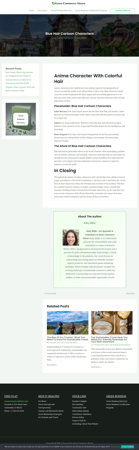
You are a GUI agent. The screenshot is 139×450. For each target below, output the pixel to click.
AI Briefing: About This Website (85, 424)
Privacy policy (115, 446)
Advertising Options (80, 411)
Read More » (52, 365)
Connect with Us (79, 420)
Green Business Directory (21, 119)
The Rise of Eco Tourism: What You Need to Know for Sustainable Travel (67, 338)
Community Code (79, 407)
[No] (136, 447)
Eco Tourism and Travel (63, 38)
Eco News (42, 401)
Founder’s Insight (79, 401)
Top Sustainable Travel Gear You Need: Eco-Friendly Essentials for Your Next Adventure (109, 339)
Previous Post (49, 293)
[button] (123, 10)
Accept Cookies (127, 446)
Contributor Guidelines (81, 414)
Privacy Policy (78, 417)
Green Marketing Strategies (50, 414)
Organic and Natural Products (50, 411)
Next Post (132, 293)
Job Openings (77, 404)
